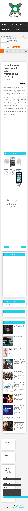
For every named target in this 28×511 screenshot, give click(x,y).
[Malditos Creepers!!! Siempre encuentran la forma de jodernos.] (19, 182)
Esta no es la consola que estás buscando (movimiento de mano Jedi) (13, 418)
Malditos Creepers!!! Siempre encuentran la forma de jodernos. (18, 187)
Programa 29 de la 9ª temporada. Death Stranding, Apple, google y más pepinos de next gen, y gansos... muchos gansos (19, 409)
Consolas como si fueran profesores (18, 349)
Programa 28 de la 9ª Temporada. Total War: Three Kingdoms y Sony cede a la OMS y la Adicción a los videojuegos (19, 375)
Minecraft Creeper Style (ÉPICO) (18, 169)
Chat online (6, 29)
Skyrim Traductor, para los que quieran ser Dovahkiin (19, 327)
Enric (17, 304)
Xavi (9, 79)
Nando (20, 304)
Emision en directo (17, 24)
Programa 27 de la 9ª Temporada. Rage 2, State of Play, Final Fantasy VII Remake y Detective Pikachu (19, 397)
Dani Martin (12, 304)
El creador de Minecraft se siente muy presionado (6, 171)
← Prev (7, 246)
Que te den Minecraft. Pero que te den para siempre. (12, 171)
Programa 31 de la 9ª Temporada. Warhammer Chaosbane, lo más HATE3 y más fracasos (19, 361)
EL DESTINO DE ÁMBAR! (18, 337)
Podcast (16, 29)
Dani (23, 304)
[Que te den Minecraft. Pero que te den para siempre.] (12, 166)
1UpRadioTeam (19, 506)
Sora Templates (13, 507)
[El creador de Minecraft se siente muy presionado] (6, 166)
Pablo (7, 304)
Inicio (4, 24)
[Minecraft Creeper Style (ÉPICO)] (19, 166)
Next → (24, 246)
